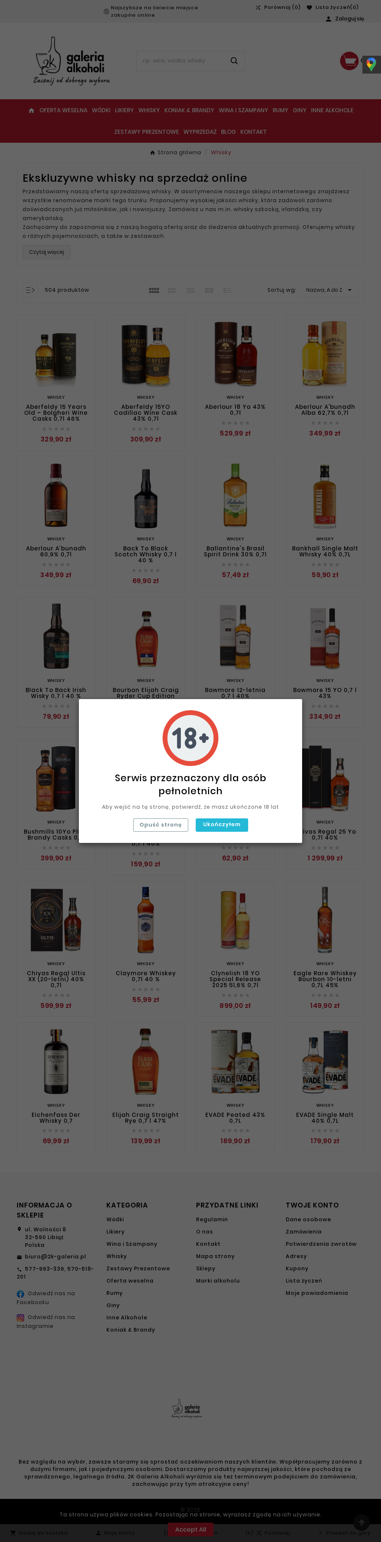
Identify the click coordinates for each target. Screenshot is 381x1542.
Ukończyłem (222, 824)
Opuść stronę (161, 824)
